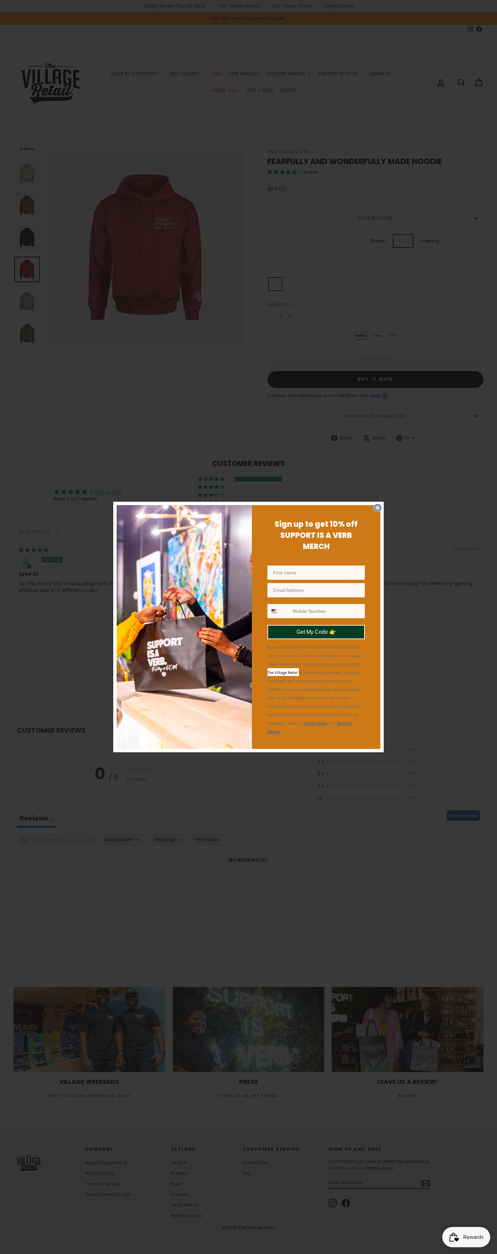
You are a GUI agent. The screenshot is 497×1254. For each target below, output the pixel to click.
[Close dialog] (377, 507)
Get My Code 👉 (316, 632)
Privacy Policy (316, 723)
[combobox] (278, 611)
